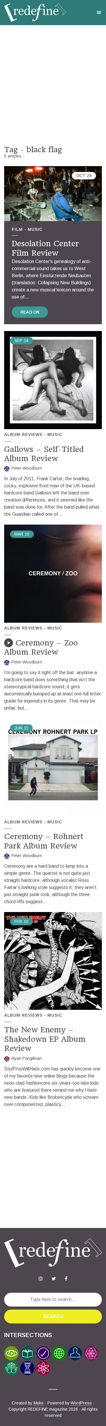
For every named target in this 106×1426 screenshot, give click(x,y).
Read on (29, 312)
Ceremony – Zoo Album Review (41, 647)
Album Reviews (23, 434)
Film (17, 229)
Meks (39, 1403)
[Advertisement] (53, 85)
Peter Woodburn (26, 468)
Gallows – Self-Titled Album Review (44, 454)
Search (53, 1316)
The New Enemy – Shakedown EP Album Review (44, 1039)
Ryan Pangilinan (26, 1058)
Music (35, 229)
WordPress (81, 1403)
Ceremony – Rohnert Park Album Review (44, 841)
